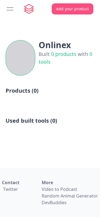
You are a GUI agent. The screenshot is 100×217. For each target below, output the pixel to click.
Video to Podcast (59, 189)
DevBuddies (54, 202)
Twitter (10, 189)
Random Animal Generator (70, 196)
